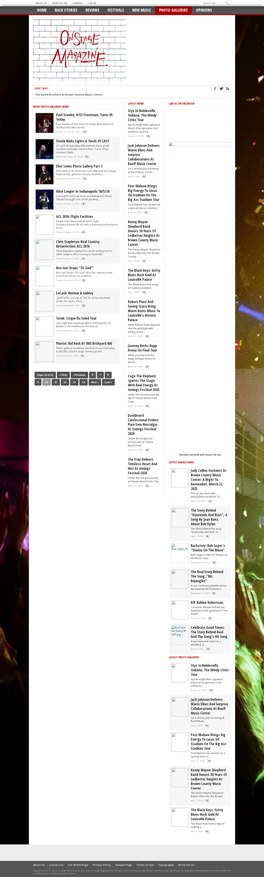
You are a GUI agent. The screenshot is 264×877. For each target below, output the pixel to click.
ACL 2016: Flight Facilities (74, 216)
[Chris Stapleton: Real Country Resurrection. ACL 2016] (44, 249)
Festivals (116, 10)
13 (74, 382)
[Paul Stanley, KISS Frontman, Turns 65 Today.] (44, 122)
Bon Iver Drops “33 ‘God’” (75, 268)
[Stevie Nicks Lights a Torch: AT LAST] (44, 149)
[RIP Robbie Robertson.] (180, 609)
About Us (41, 3)
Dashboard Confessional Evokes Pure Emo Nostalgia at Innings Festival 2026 (143, 424)
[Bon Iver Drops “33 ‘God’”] (44, 275)
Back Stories (66, 10)
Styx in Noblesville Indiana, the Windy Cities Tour (142, 115)
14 (83, 382)
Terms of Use (59, 3)
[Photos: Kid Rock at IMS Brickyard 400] (44, 351)
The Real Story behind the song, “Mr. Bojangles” (207, 576)
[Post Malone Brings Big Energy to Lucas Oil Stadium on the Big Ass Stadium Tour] (180, 742)
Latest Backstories (181, 462)
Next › (94, 382)
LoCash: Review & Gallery (74, 293)
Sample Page (123, 865)
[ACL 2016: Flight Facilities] (44, 224)
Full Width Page (78, 865)
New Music (141, 10)
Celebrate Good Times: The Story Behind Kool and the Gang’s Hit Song (209, 632)
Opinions (204, 10)
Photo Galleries (173, 10)
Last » (108, 382)
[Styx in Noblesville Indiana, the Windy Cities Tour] (180, 672)
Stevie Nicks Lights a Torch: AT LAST (82, 141)
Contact (77, 3)
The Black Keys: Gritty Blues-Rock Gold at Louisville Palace (144, 275)
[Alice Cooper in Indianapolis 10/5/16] (44, 199)
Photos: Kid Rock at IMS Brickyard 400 (84, 343)
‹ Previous (79, 375)
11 (55, 382)
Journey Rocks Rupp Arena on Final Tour (142, 347)
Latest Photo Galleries (184, 657)
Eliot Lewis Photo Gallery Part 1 (79, 166)
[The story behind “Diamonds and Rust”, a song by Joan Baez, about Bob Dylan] (180, 517)
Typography (166, 865)
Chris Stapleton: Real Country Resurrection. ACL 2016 (78, 243)
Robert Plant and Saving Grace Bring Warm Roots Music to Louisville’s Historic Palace (144, 310)
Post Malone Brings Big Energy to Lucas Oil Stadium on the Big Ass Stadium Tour (143, 193)
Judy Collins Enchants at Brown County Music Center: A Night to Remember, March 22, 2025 (208, 479)
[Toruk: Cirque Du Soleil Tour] (44, 326)
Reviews (92, 10)
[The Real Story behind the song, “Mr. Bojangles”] (180, 579)
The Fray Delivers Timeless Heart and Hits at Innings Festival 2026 (142, 466)
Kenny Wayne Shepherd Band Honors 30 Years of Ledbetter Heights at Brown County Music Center (144, 233)
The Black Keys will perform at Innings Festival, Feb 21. (71, 94)
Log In (92, 3)
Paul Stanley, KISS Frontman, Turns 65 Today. (84, 117)
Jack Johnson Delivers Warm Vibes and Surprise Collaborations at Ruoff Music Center (144, 154)
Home (42, 10)
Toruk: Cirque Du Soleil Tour (76, 318)
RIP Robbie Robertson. (207, 602)
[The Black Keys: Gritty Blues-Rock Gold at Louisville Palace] (180, 817)
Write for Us (186, 865)
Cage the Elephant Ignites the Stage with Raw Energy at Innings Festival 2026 (143, 383)
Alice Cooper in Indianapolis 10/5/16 (83, 191)
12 (65, 382)
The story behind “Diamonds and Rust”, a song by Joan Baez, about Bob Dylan (209, 517)
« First (63, 375)
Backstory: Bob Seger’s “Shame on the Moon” (208, 547)
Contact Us (56, 865)
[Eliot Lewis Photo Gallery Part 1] (44, 174)
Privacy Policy (102, 865)
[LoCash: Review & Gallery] (44, 301)
